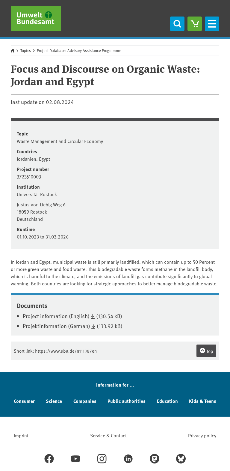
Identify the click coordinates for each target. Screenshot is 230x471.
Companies (84, 400)
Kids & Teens (202, 400)
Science (54, 400)
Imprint (21, 435)
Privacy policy (202, 435)
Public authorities (127, 400)
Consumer (24, 400)
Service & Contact (108, 435)
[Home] (36, 18)
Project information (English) (56, 316)
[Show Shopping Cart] (194, 24)
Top (209, 351)
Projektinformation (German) (56, 326)
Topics (25, 50)
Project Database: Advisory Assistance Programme (79, 50)
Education (167, 400)
